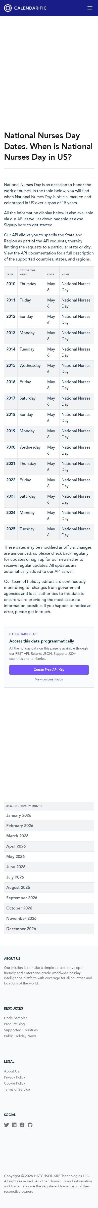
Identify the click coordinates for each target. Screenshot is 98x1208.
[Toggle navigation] (90, 8)
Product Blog (14, 1024)
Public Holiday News (20, 1036)
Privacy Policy (14, 1077)
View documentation (49, 679)
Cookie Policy (14, 1083)
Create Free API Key (49, 670)
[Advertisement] (49, 73)
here (22, 225)
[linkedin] (14, 1125)
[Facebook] (22, 1125)
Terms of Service (17, 1089)
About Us (11, 1071)
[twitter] (6, 1125)
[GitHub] (30, 1125)
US (31, 202)
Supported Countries (21, 1030)
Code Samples (15, 1018)
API (20, 219)
